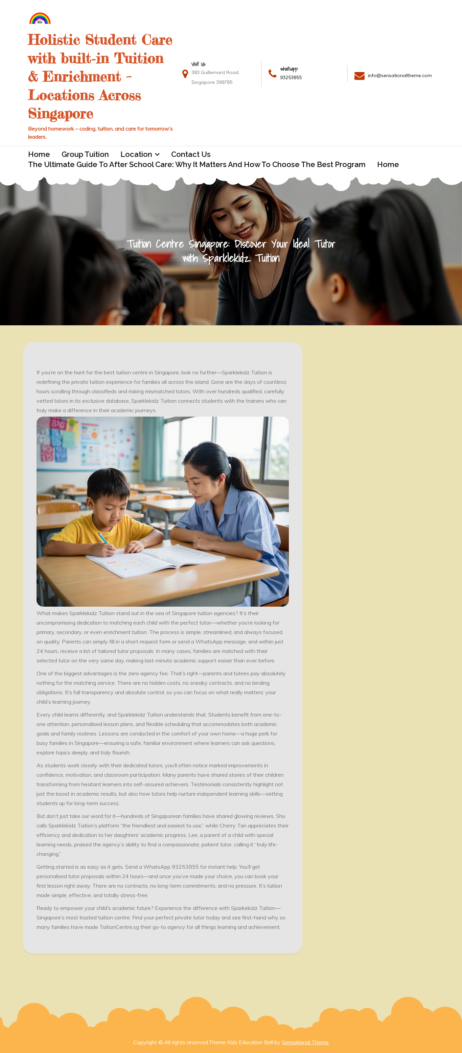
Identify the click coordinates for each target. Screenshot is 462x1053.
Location (136, 154)
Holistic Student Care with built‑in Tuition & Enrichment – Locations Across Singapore (100, 76)
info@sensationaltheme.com (400, 75)
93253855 (291, 77)
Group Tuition (85, 154)
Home (39, 154)
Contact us (191, 154)
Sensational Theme (305, 1042)
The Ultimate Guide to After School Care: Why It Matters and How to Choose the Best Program (197, 164)
